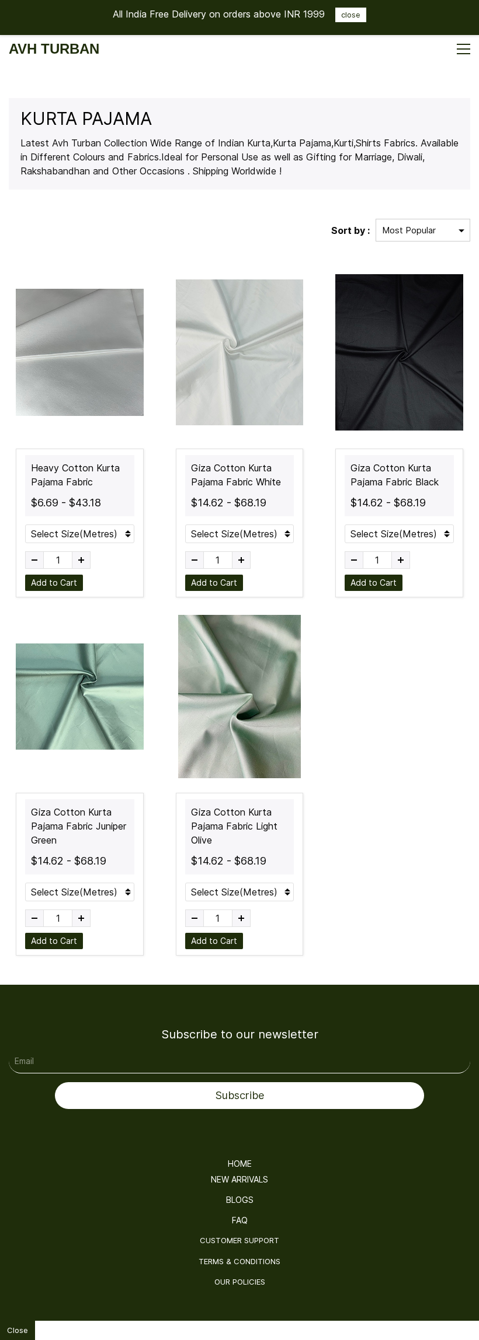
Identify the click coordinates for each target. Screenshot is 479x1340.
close (350, 14)
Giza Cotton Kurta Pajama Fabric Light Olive (234, 826)
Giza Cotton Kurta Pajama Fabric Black (394, 475)
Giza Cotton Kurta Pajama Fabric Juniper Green (78, 826)
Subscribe (240, 1095)
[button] (240, 1163)
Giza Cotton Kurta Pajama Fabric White (236, 475)
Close (17, 1330)
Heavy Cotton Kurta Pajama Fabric (75, 475)
